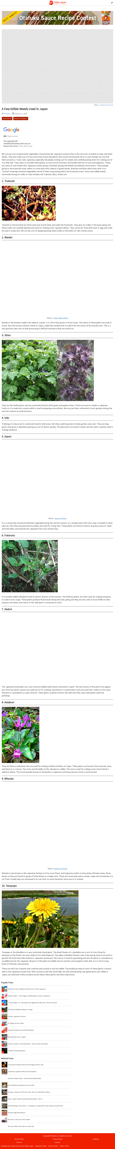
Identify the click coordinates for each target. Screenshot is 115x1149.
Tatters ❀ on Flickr (60, 318)
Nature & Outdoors (20, 118)
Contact (57, 1142)
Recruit (19, 1142)
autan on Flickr (60, 518)
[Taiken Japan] (57, 4)
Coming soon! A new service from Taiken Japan (17, 1146)
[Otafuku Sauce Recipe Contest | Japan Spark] (57, 18)
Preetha (7, 114)
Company (96, 1139)
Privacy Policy (57, 1139)
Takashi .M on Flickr (106, 105)
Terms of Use (19, 1139)
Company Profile (41, 1146)
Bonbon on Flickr (60, 868)
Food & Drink (7, 118)
